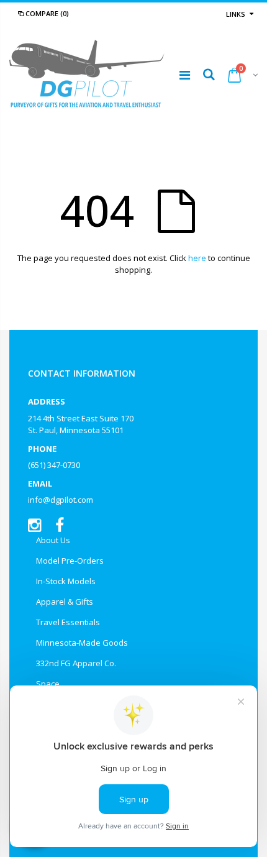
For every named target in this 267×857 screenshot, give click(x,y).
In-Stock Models (66, 581)
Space (48, 683)
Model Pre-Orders (70, 560)
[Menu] (184, 74)
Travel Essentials (68, 622)
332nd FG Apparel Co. (76, 663)
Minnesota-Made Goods (82, 642)
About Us (53, 540)
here (197, 258)
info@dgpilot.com (60, 499)
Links (235, 14)
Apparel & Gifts (64, 601)
